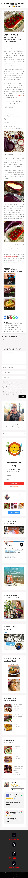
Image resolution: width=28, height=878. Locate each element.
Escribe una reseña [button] (17, 790)
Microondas (18, 323)
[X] (8, 317)
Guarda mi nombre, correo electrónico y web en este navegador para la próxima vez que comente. (13, 384)
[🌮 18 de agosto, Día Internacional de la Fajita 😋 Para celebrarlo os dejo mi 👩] (21, 506)
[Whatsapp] (13, 317)
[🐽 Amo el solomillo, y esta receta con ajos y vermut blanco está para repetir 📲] (7, 506)
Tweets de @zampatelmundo (11, 559)
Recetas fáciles (8, 329)
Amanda (10, 46)
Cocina (11, 323)
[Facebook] (5, 317)
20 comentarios (16, 46)
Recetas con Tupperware (12, 327)
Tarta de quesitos (9, 331)
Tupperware (19, 331)
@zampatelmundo (15, 494)
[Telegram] (16, 317)
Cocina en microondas (18, 44)
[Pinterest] (10, 317)
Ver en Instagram (15, 512)
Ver (3, 339)
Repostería (17, 329)
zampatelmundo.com (14, 875)
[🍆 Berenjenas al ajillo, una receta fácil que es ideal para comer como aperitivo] (14, 506)
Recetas (5, 46)
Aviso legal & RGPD (14, 877)
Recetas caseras (14, 325)
